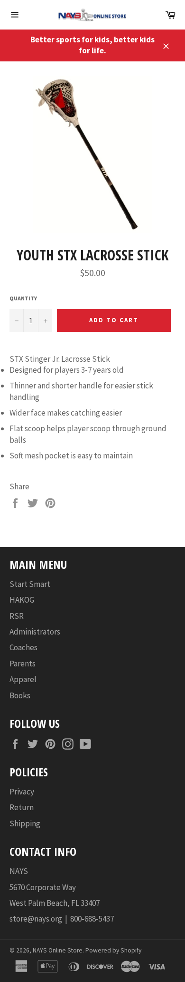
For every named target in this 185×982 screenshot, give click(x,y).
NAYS (18, 871)
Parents (22, 663)
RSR (16, 616)
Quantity (23, 298)
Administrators (34, 631)
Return (21, 807)
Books (19, 695)
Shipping (24, 823)
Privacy (21, 791)
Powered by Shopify (113, 950)
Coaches (23, 647)
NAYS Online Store (58, 950)
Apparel (23, 679)
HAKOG (21, 600)
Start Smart (29, 584)
